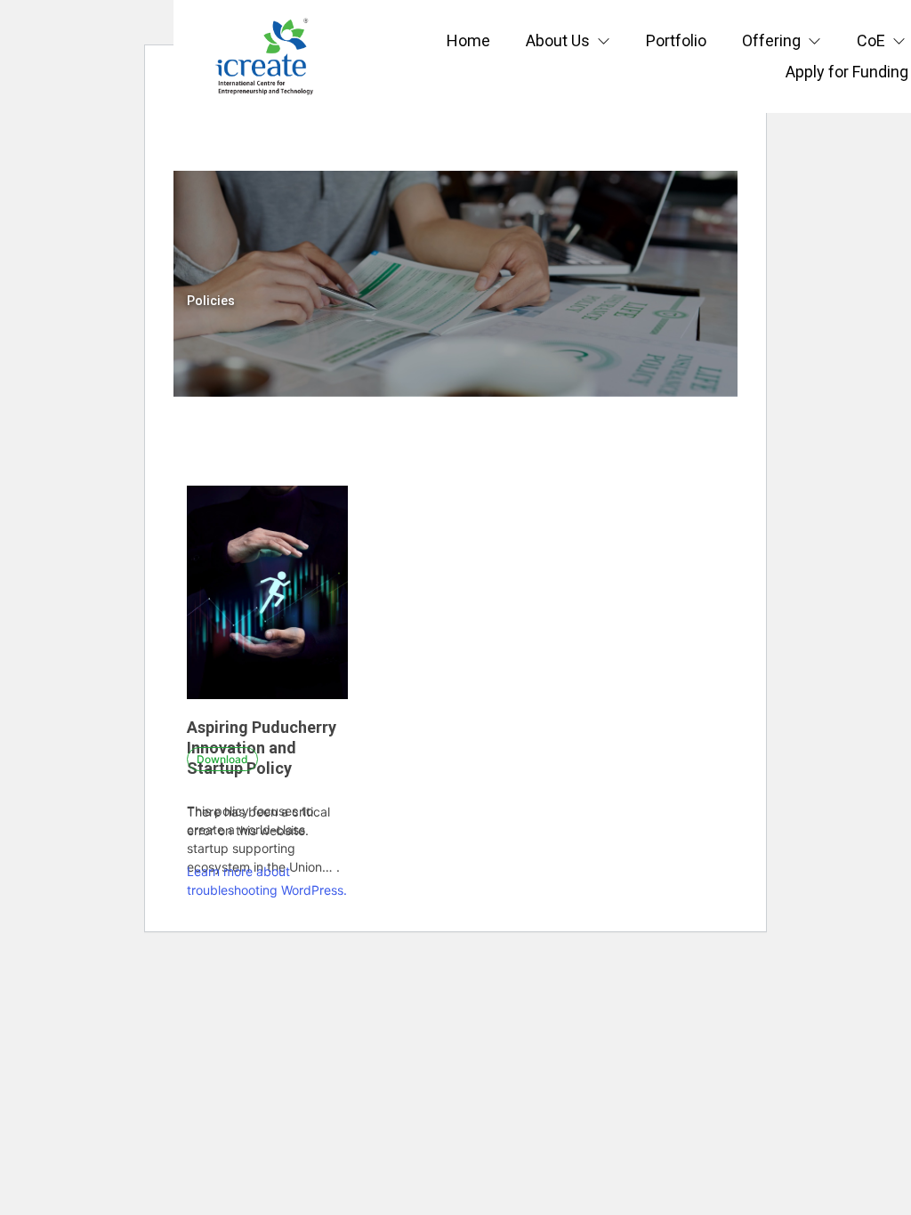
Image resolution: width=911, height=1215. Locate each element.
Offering (771, 40)
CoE (871, 40)
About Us (558, 40)
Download (222, 759)
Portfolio (676, 40)
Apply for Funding (847, 71)
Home (468, 40)
